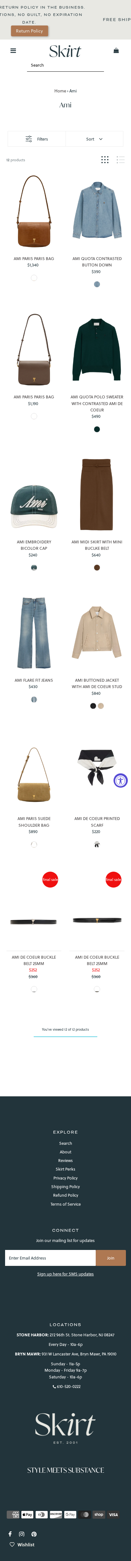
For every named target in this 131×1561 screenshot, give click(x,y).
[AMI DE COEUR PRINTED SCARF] (96, 771)
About (65, 1152)
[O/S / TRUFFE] (34, 416)
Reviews (65, 1160)
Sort (90, 139)
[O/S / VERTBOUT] (34, 567)
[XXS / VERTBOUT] (97, 429)
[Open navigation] (13, 51)
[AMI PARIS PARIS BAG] (33, 211)
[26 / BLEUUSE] (34, 699)
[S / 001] (93, 706)
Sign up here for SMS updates (65, 1274)
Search (65, 1143)
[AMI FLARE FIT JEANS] (33, 633)
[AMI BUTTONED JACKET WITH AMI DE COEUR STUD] (96, 633)
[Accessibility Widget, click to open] (121, 780)
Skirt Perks (65, 1169)
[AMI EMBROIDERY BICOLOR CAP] (33, 494)
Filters (42, 139)
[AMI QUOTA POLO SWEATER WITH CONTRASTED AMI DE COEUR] (96, 350)
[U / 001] (97, 844)
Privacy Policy (65, 1178)
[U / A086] (34, 844)
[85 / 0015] (97, 989)
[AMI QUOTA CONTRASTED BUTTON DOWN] (96, 211)
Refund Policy (65, 1195)
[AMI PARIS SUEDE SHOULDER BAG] (33, 771)
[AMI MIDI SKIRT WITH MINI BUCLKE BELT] (96, 494)
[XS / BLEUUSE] (97, 284)
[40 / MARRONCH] (97, 567)
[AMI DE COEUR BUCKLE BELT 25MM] (33, 909)
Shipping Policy (65, 1186)
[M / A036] (101, 706)
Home (60, 91)
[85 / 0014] (34, 989)
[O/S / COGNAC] (34, 278)
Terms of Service (66, 1204)
